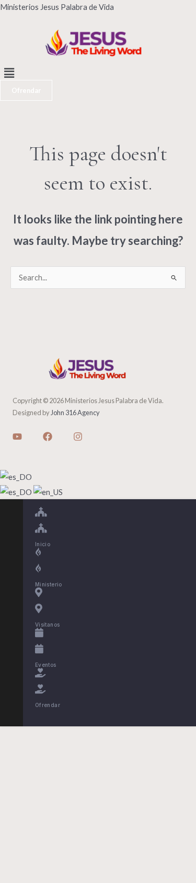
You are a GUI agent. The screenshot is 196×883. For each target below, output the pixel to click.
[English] (48, 491)
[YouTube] (17, 436)
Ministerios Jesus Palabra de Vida (57, 7)
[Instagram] (78, 436)
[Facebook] (47, 436)
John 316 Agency (75, 412)
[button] (98, 73)
